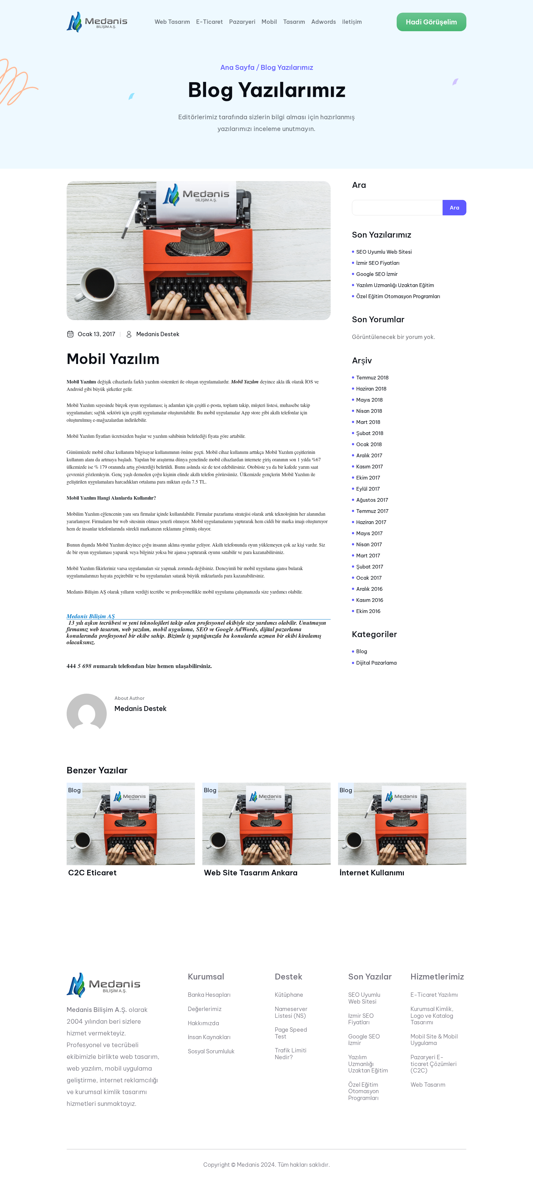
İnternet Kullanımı (372, 872)
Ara (359, 185)
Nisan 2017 (369, 544)
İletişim (352, 22)
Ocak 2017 (369, 578)
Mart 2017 (368, 555)
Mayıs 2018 (369, 400)
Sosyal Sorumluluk (211, 1051)
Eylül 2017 (368, 489)
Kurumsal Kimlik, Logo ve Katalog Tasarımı (432, 1016)
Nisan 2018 (369, 411)
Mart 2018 (368, 422)
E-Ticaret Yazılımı (434, 995)
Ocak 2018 (369, 444)
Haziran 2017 (371, 522)
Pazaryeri (242, 22)
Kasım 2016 (369, 600)
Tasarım (294, 22)
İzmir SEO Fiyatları (377, 263)
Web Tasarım (172, 22)
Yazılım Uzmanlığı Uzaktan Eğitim (395, 285)
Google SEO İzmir (377, 274)
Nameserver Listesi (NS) (291, 1012)
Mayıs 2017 (369, 533)
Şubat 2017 (369, 567)
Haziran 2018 (371, 389)
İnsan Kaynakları (209, 1037)
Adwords (323, 22)
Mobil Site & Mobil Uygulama (434, 1040)
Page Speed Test (291, 1033)
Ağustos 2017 (372, 500)
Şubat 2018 (369, 433)
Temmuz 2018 (372, 377)
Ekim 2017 (368, 478)
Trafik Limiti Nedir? (291, 1053)
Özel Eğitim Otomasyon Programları (398, 296)
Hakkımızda (203, 1023)
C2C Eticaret (92, 872)
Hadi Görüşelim (431, 22)
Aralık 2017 (369, 455)
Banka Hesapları (209, 995)
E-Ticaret (209, 22)
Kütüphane (289, 995)
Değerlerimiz (204, 1009)
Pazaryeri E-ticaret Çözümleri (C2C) (434, 1064)
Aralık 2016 (369, 589)
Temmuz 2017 (372, 511)
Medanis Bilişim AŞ (91, 616)
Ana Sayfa (237, 67)
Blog (361, 651)
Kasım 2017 (369, 466)
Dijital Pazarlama (376, 663)
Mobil (269, 22)
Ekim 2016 (368, 611)
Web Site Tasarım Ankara (251, 872)
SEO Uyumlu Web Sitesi (384, 252)
